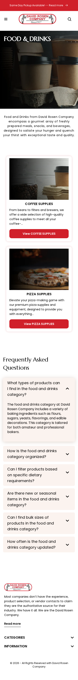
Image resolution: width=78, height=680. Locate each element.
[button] (5, 19)
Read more (12, 624)
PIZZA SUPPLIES (39, 294)
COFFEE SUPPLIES (39, 204)
